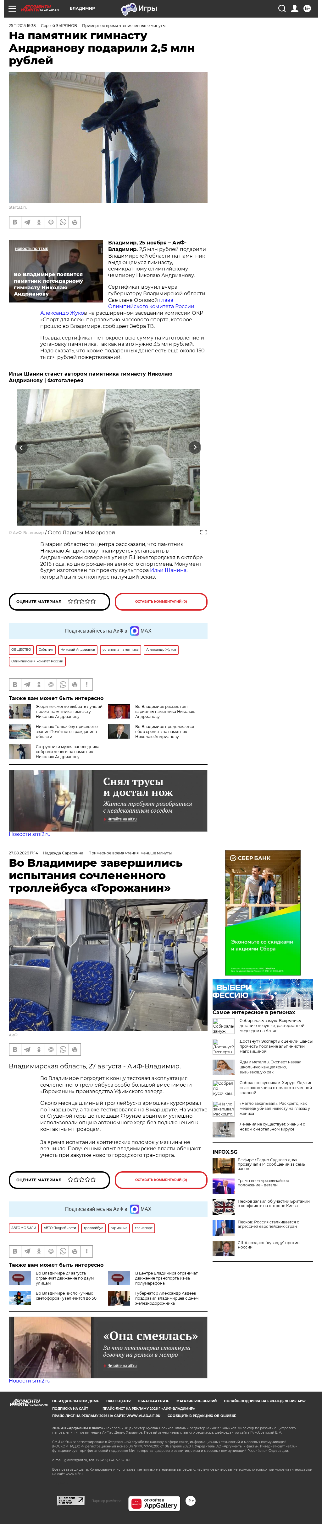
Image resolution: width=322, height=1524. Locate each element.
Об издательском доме (75, 1401)
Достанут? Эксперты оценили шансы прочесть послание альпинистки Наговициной (276, 1046)
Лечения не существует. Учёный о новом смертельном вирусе (272, 1126)
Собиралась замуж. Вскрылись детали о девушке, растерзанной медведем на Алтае (272, 1025)
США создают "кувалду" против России (268, 1245)
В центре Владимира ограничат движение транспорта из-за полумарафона (166, 1278)
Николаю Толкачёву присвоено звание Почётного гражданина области (67, 731)
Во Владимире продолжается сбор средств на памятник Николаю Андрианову (164, 731)
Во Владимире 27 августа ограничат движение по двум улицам (65, 1278)
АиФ (13, 1035)
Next (195, 447)
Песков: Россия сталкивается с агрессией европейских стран (268, 1224)
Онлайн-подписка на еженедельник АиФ (265, 1401)
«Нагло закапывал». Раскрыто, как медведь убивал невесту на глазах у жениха (275, 1108)
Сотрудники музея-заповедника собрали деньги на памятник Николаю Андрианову (67, 751)
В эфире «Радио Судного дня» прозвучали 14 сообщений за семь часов (271, 1164)
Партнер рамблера (106, 1501)
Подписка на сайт (70, 1409)
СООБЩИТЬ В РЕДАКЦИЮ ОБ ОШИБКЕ (202, 1416)
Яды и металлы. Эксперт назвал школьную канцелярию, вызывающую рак (271, 1067)
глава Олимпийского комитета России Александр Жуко (117, 306)
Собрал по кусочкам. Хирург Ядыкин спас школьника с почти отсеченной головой (276, 1087)
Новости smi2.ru (30, 834)
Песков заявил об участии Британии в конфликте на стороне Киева (274, 1203)
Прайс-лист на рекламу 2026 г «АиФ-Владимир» (149, 1409)
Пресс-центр (118, 1401)
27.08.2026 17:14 (23, 853)
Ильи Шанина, (168, 570)
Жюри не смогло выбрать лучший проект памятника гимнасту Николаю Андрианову (69, 711)
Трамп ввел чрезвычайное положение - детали (263, 1183)
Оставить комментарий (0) (161, 602)
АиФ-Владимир (28, 532)
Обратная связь (153, 1401)
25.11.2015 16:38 (22, 25)
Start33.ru (18, 207)
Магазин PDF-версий (196, 1401)
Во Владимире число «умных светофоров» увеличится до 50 (66, 1296)
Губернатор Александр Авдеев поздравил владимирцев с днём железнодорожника (166, 1298)
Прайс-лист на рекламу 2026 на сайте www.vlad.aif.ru (106, 1416)
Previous (22, 447)
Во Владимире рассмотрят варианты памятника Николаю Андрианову (165, 711)
